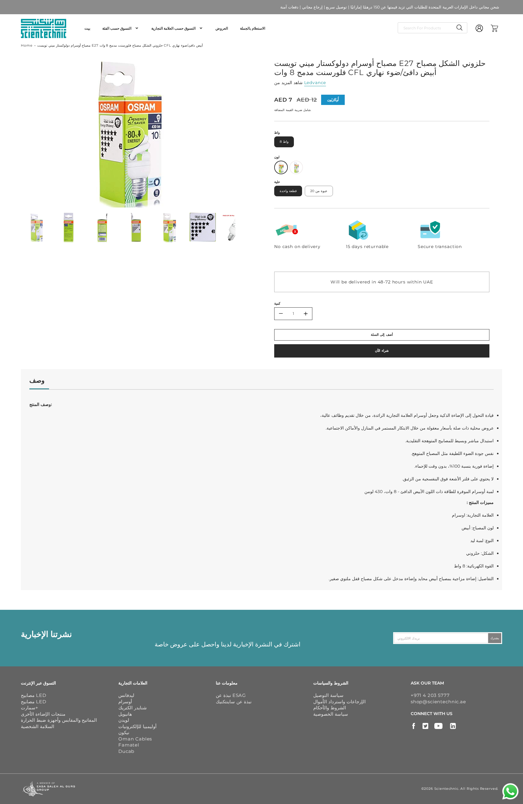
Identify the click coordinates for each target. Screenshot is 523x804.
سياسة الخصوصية (330, 714)
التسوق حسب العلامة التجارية (173, 28)
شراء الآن (381, 350)
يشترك (494, 638)
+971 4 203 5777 (430, 695)
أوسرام (125, 701)
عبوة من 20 (318, 191)
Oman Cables (135, 739)
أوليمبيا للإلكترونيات (137, 726)
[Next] (240, 131)
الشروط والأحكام (329, 708)
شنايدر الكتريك (132, 708)
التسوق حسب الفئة (116, 28)
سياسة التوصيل (328, 695)
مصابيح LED (33, 695)
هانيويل (125, 714)
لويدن (123, 720)
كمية (277, 303)
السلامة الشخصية (37, 726)
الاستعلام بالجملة (252, 28)
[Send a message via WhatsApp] (510, 791)
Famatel (128, 745)
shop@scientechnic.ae (438, 701)
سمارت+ (29, 708)
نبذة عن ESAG (231, 695)
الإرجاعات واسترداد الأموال (339, 701)
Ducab (126, 751)
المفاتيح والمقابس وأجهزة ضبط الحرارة (59, 720)
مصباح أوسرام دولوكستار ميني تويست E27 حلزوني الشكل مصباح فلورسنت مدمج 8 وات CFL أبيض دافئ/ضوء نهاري (120, 45)
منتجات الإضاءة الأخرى (43, 714)
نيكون (123, 732)
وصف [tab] (36, 380)
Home (26, 45)
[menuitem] (87, 28)
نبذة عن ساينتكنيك (234, 701)
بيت (87, 28)
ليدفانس (126, 695)
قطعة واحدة (288, 191)
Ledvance (315, 82)
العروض (221, 28)
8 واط (284, 141)
